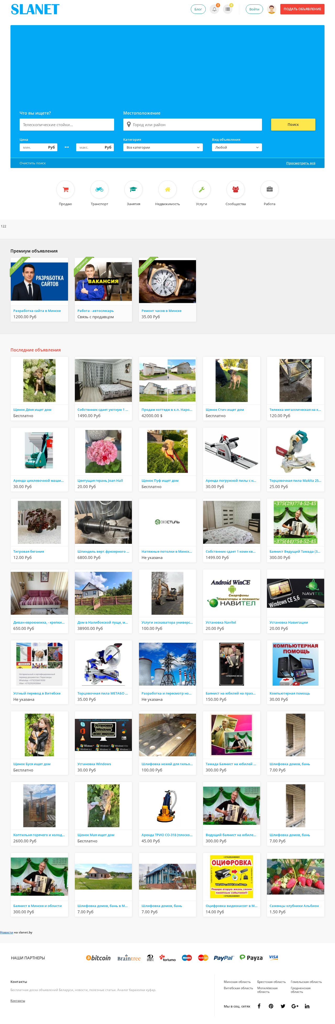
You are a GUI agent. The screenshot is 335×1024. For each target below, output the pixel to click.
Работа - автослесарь (95, 310)
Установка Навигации (289, 622)
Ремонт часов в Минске (161, 310)
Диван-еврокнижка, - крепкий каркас (40, 622)
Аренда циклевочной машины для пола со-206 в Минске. (40, 480)
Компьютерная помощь (290, 693)
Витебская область (238, 988)
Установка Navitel (221, 622)
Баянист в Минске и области (37, 905)
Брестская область (271, 982)
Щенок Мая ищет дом (95, 834)
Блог (198, 9)
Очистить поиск (33, 163)
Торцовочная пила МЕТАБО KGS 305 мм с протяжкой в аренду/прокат (104, 693)
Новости (6, 932)
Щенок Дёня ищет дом (32, 409)
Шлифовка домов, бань (290, 764)
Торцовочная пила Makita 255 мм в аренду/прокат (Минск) (297, 480)
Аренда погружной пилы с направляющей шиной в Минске (233, 480)
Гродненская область (301, 990)
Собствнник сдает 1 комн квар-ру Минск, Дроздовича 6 (233, 551)
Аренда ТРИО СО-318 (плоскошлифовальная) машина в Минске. (169, 834)
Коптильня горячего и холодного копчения (40, 834)
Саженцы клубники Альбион (294, 905)
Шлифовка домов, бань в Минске (104, 905)
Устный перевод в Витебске (36, 693)
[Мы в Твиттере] (283, 1006)
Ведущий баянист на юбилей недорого (233, 834)
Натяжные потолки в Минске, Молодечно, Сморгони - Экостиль (169, 551)
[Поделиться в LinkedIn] (307, 1006)
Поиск (293, 124)
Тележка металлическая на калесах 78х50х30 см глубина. (297, 409)
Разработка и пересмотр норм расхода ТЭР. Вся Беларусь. (169, 693)
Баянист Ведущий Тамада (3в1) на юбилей (297, 551)
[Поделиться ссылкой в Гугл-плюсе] (295, 1006)
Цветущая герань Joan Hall (100, 480)
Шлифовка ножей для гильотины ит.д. (169, 764)
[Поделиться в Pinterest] (271, 1006)
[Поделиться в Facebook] (259, 1006)
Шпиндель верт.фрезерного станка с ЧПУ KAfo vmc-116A (104, 551)
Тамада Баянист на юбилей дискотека (233, 764)
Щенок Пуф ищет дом (160, 480)
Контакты (18, 982)
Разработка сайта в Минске (37, 310)
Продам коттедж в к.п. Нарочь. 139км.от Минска (169, 409)
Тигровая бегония (28, 551)
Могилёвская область (267, 990)
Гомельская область (306, 982)
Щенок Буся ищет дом (32, 764)
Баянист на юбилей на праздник (233, 693)
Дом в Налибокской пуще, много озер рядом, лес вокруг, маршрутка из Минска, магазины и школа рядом (104, 622)
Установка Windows (94, 764)
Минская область (237, 982)
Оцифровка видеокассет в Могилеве (233, 905)
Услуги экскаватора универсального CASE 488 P (169, 622)
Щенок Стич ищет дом (225, 409)
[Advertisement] (167, 64)
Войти (254, 9)
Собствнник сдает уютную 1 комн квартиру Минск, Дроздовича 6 (104, 409)
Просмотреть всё (300, 163)
